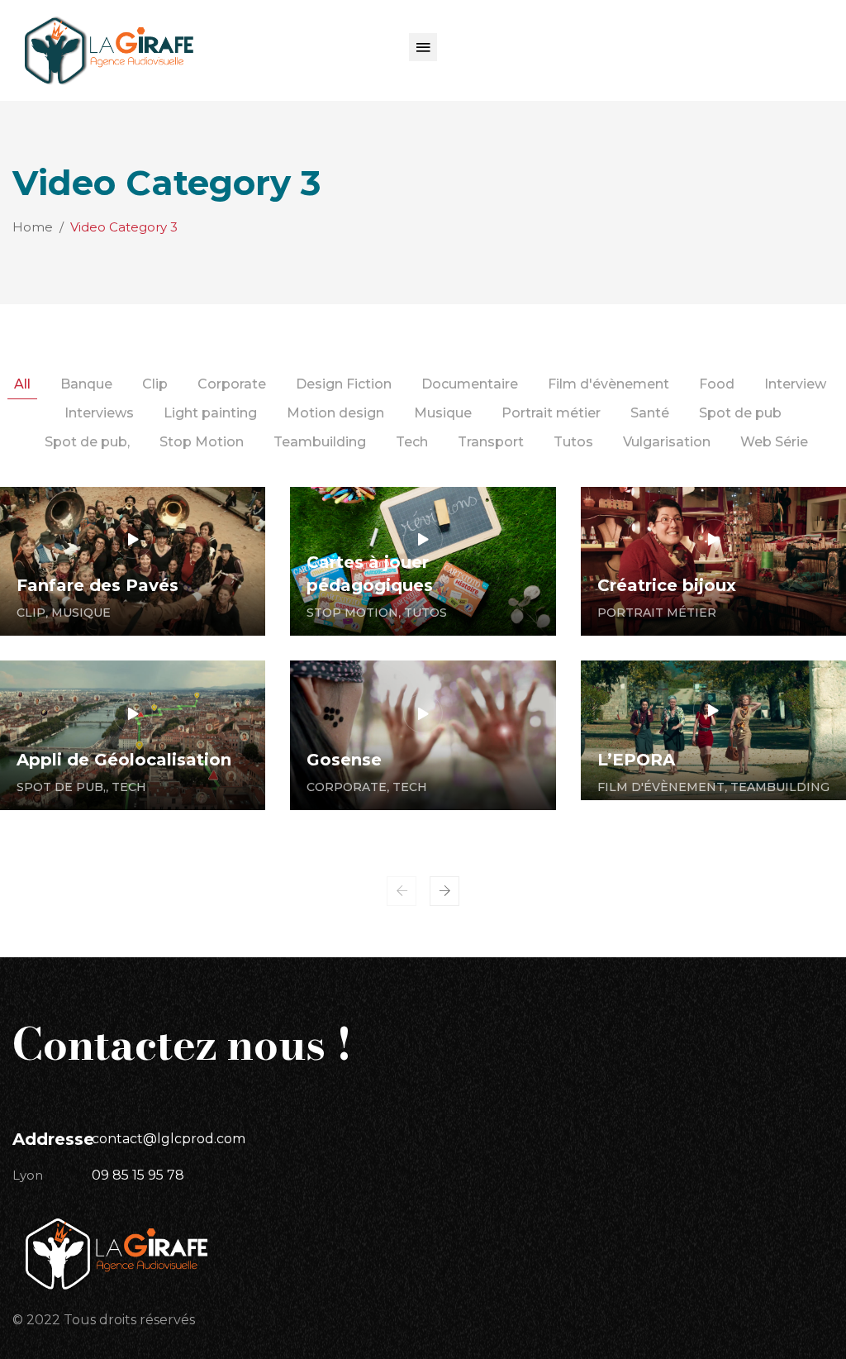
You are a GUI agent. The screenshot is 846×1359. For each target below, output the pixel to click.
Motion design (335, 413)
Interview (795, 384)
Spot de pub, (87, 442)
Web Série (774, 442)
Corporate (231, 384)
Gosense (344, 760)
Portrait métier (551, 413)
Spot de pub (740, 413)
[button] (423, 47)
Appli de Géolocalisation (124, 760)
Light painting (210, 413)
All (22, 384)
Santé (649, 413)
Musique (443, 413)
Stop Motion (201, 442)
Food (716, 384)
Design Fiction (344, 384)
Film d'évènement (608, 384)
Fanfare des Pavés (97, 585)
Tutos (573, 442)
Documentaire (469, 384)
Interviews (99, 413)
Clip (155, 384)
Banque (86, 384)
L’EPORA (636, 760)
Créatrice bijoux (666, 585)
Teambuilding (319, 442)
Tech (412, 442)
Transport (491, 442)
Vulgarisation (667, 442)
